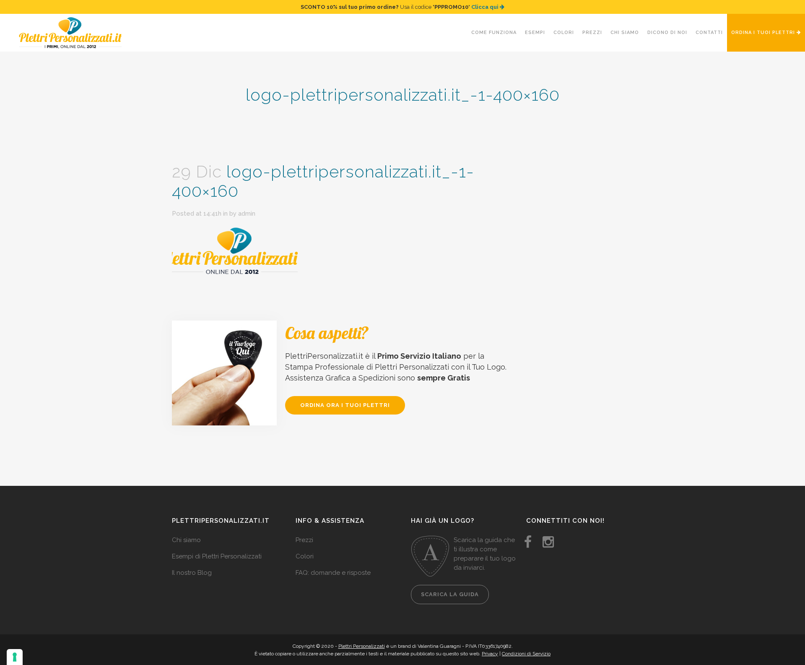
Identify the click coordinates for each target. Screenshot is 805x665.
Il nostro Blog (192, 572)
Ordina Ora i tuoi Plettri (345, 405)
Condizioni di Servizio (526, 654)
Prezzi (304, 540)
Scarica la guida (450, 594)
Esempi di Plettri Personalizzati (217, 556)
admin (246, 213)
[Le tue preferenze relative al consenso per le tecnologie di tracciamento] (15, 657)
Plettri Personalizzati (361, 646)
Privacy (490, 654)
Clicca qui (485, 7)
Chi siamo (186, 540)
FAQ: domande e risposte (333, 572)
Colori (305, 556)
